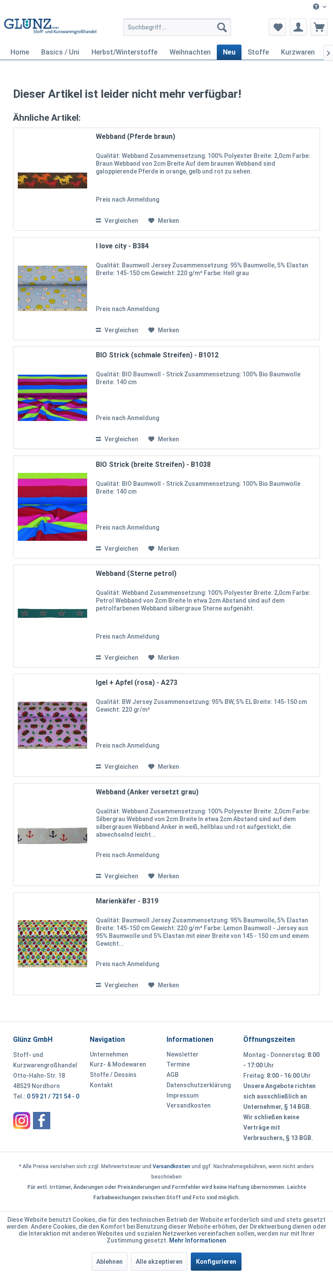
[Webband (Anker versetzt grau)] (52, 834)
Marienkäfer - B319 (127, 901)
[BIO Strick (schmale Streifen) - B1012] (52, 397)
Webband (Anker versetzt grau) (147, 792)
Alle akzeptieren (159, 1261)
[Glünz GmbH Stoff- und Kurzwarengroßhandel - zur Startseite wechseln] (50, 29)
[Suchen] (222, 27)
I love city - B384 (122, 246)
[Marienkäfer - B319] (52, 943)
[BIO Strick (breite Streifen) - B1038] (52, 507)
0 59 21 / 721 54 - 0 (53, 1096)
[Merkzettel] (277, 27)
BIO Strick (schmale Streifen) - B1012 (157, 355)
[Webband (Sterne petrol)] (52, 616)
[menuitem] (320, 7)
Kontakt (101, 1085)
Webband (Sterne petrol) (136, 573)
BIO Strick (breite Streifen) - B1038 (153, 464)
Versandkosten (188, 1105)
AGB (172, 1074)
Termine (178, 1064)
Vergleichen (120, 220)
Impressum (182, 1095)
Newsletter (182, 1054)
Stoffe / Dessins (113, 1074)
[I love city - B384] (52, 288)
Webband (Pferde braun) (135, 136)
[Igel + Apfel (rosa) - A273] (52, 725)
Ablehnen (109, 1261)
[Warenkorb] (319, 27)
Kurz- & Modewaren (118, 1064)
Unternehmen (109, 1054)
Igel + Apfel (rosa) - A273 (136, 682)
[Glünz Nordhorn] (21, 1120)
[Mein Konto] (298, 27)
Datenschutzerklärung (198, 1085)
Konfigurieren (216, 1261)
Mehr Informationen (197, 1240)
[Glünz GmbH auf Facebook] (41, 1120)
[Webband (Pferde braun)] (52, 179)
